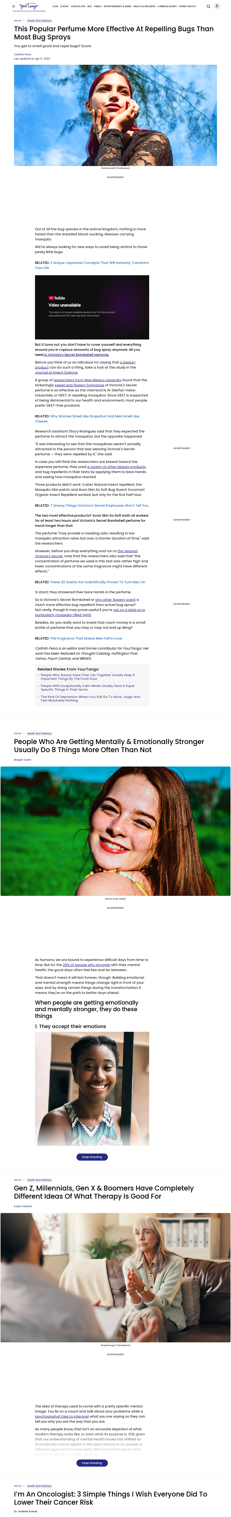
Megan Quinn (22, 759)
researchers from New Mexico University (87, 380)
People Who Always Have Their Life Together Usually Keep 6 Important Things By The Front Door (88, 676)
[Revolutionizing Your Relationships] (29, 6)
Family (98, 6)
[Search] (208, 6)
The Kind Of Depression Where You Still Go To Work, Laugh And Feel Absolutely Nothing (90, 698)
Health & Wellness (144, 6)
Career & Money (167, 6)
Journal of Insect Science (56, 372)
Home (17, 20)
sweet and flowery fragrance (79, 385)
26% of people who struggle (86, 964)
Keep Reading (92, 1157)
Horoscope (78, 6)
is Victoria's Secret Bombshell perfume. (76, 354)
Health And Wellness (39, 20)
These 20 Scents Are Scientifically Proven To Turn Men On (97, 582)
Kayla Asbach (23, 1206)
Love (55, 6)
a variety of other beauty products (116, 466)
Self (89, 6)
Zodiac (64, 6)
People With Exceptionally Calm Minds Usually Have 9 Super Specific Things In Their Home (88, 687)
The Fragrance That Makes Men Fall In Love (86, 638)
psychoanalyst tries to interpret (62, 1416)
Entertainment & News (117, 6)
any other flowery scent (115, 599)
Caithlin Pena (22, 54)
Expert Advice (187, 6)
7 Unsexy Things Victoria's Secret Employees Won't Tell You (99, 505)
